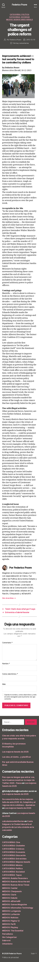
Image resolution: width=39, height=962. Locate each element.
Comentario (7, 643)
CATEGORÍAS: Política (19, 14)
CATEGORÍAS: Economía (13, 852)
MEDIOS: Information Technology (17, 908)
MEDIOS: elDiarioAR (11, 901)
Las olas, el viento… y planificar (16, 757)
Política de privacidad (10, 957)
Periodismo (7, 934)
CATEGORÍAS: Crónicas (13, 849)
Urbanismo (7, 944)
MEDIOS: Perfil (8, 924)
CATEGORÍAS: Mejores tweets (16, 862)
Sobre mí (6, 940)
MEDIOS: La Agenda (11, 911)
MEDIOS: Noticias (10, 917)
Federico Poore (19, 4)
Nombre (6, 664)
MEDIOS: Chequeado (12, 891)
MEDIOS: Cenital (9, 888)
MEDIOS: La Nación (11, 914)
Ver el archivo (9, 598)
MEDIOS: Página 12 (11, 921)
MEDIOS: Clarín (9, 894)
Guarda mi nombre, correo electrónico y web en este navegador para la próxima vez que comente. (20, 697)
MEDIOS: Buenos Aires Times (15, 885)
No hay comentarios (21, 43)
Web (4, 684)
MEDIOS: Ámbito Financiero (15, 878)
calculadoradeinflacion (13, 821)
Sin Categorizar (9, 937)
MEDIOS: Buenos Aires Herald (19, 20)
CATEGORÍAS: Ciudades (13, 845)
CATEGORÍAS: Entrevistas (14, 858)
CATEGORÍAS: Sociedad (19, 17)
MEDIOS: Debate (9, 898)
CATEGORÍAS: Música (12, 865)
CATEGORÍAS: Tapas (12, 875)
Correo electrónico (10, 674)
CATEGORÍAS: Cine (11, 842)
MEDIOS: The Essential (12, 930)
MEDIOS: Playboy (10, 927)
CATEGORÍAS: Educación (14, 855)
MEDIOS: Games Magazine (14, 904)
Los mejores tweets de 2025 (15, 752)
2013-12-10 (30, 40)
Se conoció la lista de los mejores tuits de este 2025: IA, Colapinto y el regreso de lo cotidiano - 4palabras (19, 802)
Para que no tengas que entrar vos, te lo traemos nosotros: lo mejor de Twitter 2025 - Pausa (18, 780)
